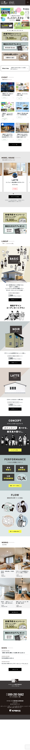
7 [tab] (17, 30)
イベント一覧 (14, 144)
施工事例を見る (15, 612)
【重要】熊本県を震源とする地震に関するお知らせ (18, 68)
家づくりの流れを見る (14, 531)
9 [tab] (20, 30)
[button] (13, 193)
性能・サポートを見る (14, 485)
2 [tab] (9, 30)
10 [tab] (22, 30)
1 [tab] (7, 30)
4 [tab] (12, 30)
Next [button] (28, 18)
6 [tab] (15, 30)
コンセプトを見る (14, 450)
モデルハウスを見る (15, 196)
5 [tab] (14, 30)
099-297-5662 (16, 694)
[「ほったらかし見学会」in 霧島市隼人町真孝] (15, 18)
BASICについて (14, 299)
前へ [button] (2, 18)
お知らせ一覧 (15, 669)
